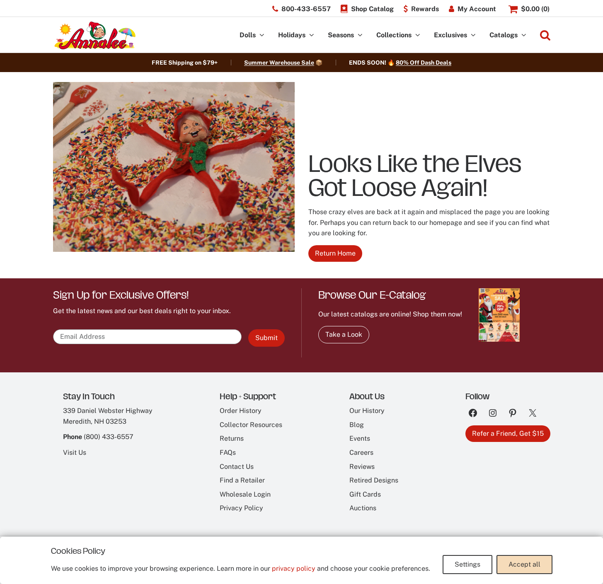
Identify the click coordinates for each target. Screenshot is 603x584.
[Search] (545, 35)
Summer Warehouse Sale (279, 62)
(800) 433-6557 (108, 437)
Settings (467, 564)
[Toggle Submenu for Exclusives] (473, 35)
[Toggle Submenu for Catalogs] (524, 35)
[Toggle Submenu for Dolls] (262, 35)
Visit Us (74, 452)
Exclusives (450, 35)
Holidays (291, 35)
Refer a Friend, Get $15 (508, 433)
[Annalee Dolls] (94, 35)
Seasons (341, 35)
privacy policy (293, 568)
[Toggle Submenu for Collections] (418, 35)
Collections (394, 35)
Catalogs (503, 35)
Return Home (335, 253)
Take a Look (343, 334)
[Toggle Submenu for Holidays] (311, 35)
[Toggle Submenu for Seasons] (360, 35)
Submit (266, 338)
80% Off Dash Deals (423, 62)
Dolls (248, 35)
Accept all (524, 564)
